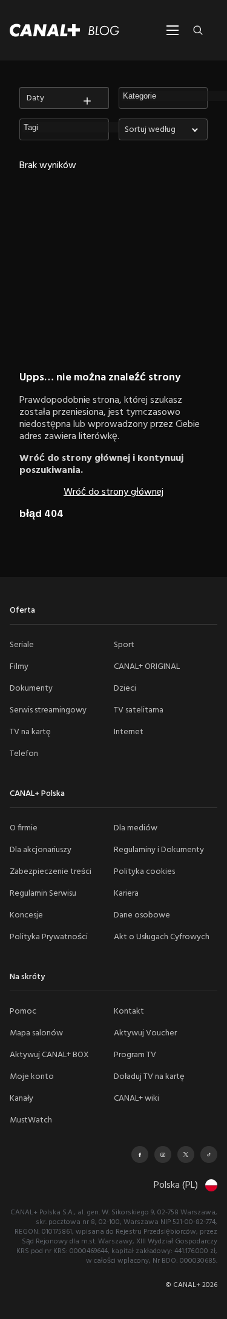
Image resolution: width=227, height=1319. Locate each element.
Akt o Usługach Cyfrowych (161, 937)
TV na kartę (30, 732)
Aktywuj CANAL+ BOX (49, 1055)
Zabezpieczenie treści (50, 872)
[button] (78, 127)
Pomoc (23, 1011)
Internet (128, 732)
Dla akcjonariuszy (40, 850)
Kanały (21, 1099)
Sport (124, 645)
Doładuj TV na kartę (149, 1077)
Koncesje (26, 915)
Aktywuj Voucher (145, 1033)
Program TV (135, 1055)
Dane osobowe (142, 915)
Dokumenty (31, 688)
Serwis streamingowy (48, 710)
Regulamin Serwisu (43, 894)
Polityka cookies (144, 872)
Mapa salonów (36, 1033)
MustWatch (31, 1120)
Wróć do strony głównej (113, 492)
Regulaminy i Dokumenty (159, 850)
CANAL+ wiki (136, 1099)
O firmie (24, 828)
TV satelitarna (138, 710)
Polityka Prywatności (49, 937)
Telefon (24, 754)
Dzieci (125, 688)
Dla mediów (135, 828)
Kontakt (129, 1011)
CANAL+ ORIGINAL (147, 667)
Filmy (19, 667)
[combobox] (163, 129)
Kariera (126, 894)
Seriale (22, 645)
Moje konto (32, 1077)
